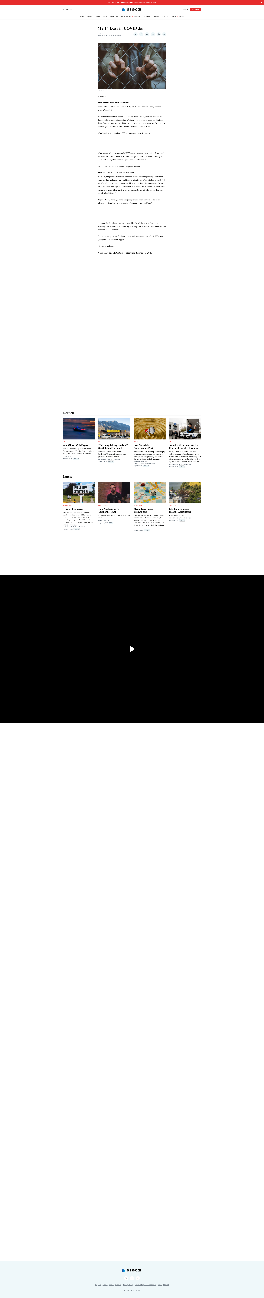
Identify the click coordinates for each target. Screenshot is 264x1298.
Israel (136, 442)
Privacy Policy (128, 1285)
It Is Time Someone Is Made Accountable (180, 510)
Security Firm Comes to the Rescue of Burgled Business (183, 446)
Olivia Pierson (139, 461)
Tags (105, 16)
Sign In (185, 9)
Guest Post (102, 33)
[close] (261, 2)
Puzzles (137, 16)
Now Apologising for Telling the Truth (109, 510)
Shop (174, 16)
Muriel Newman (69, 525)
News (98, 16)
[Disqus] (132, 313)
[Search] (71, 9)
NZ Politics (67, 505)
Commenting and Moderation (145, 1285)
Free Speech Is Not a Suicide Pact (143, 446)
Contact (165, 16)
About (181, 16)
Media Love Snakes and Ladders (144, 510)
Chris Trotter (103, 520)
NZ (98, 24)
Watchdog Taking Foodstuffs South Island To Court (113, 446)
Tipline (156, 16)
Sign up (98, 1285)
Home (82, 16)
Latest (90, 16)
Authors (147, 16)
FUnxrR (166, 1285)
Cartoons (114, 16)
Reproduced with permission (109, 459)
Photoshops (126, 16)
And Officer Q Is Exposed (76, 445)
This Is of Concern (73, 509)
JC (134, 528)
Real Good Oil (103, 505)
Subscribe (195, 9)
